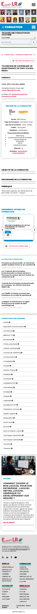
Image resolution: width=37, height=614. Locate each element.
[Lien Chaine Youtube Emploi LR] (16, 557)
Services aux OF (26, 576)
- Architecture (7, 331)
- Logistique (7, 400)
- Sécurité (6, 427)
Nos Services (24, 599)
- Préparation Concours (11, 409)
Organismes (24, 571)
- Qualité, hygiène (9, 414)
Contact (23, 601)
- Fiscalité (6, 366)
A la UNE (23, 581)
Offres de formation (24, 54)
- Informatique (7, 387)
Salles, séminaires (27, 579)
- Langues (6, 396)
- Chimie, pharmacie (10, 344)
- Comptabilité (7, 361)
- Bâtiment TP (7, 335)
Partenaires (24, 594)
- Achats (5, 322)
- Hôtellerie (6, 374)
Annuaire (5, 596)
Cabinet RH (6, 576)
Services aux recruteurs (7, 580)
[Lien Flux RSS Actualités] (3, 557)
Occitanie (6, 599)
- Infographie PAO (9, 383)
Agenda (5, 591)
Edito (4, 594)
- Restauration (7, 418)
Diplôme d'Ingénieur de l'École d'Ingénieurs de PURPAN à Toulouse (17, 227)
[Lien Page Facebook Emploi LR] (11, 557)
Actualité (7, 586)
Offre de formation (24, 568)
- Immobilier (7, 379)
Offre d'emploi (7, 567)
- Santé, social (7, 422)
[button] (2, 230)
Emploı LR (25, 586)
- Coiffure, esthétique (10, 348)
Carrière (5, 574)
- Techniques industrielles (12, 435)
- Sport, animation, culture (12, 431)
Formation (25, 564)
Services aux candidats (7, 570)
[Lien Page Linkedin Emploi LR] (7, 557)
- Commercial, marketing (11, 353)
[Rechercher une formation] (33, 42)
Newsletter (24, 596)
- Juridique (6, 392)
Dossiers (23, 574)
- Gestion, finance (9, 370)
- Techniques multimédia (11, 440)
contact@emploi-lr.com (11, 90)
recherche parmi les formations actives (14, 95)
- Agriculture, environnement (13, 327)
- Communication (9, 357)
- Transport (6, 448)
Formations (9, 54)
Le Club (22, 591)
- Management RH (9, 405)
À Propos (23, 589)
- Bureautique (7, 340)
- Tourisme (6, 444)
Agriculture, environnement (19, 152)
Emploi (5, 564)
